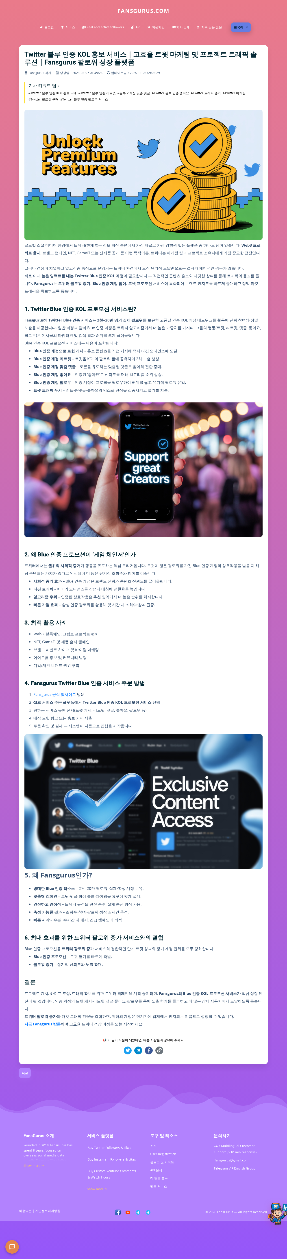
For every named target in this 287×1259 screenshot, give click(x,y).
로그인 (49, 27)
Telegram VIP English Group (234, 1168)
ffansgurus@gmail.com (231, 1160)
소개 (153, 1146)
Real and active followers (105, 27)
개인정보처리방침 (47, 1211)
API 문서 (156, 1170)
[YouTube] (128, 1212)
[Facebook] (118, 1212)
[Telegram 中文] (138, 1212)
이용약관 (25, 1211)
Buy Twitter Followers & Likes (109, 1147)
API (138, 27)
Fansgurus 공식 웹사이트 (54, 694)
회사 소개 (183, 27)
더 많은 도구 (159, 1178)
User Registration (163, 1154)
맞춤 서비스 (158, 1186)
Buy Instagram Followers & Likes (112, 1159)
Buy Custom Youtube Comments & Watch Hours (112, 1174)
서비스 (70, 27)
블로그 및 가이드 (162, 1162)
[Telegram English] (148, 1212)
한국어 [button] (238, 27)
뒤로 (25, 1073)
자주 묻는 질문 (211, 27)
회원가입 (158, 27)
